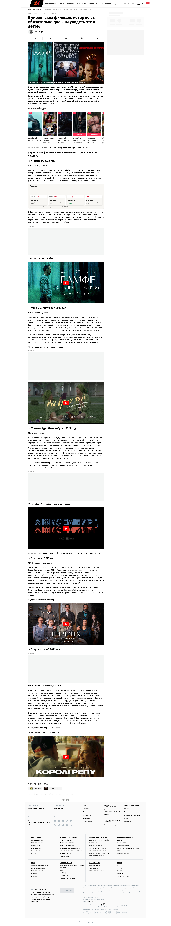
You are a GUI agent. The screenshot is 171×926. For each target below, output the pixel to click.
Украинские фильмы (38, 868)
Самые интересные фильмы (40, 865)
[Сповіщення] (133, 3)
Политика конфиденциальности (110, 806)
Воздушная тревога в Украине (70, 848)
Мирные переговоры (67, 845)
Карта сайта (128, 821)
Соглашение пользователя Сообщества (112, 821)
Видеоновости (36, 848)
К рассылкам (67, 890)
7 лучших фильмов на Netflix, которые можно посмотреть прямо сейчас (68, 553)
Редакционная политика (90, 812)
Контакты (127, 808)
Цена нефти (121, 840)
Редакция (86, 808)
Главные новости (37, 840)
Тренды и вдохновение (96, 871)
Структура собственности (132, 815)
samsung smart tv (121, 912)
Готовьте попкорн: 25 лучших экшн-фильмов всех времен (66, 147)
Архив (126, 818)
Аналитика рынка (94, 865)
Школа (62, 870)
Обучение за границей (67, 878)
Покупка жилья (93, 868)
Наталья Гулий (39, 32)
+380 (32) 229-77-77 (94, 901)
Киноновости (50, 4)
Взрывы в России (65, 853)
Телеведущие (87, 818)
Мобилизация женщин (96, 845)
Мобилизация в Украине (98, 837)
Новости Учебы (66, 863)
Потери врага (64, 856)
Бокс (118, 865)
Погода (33, 853)
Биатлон (120, 873)
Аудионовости (35, 851)
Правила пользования (90, 825)
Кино (29, 9)
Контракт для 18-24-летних (97, 848)
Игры (125, 825)
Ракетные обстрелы (66, 840)
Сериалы (61, 4)
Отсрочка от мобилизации (97, 851)
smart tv (110, 912)
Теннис (119, 871)
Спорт (119, 863)
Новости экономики (125, 837)
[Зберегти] (97, 38)
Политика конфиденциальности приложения (110, 816)
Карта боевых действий (67, 843)
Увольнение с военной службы (99, 840)
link (55, 821)
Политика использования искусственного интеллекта (112, 810)
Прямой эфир (35, 845)
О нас (84, 805)
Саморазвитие (64, 876)
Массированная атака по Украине (71, 851)
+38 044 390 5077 (60, 808)
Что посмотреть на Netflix (86, 4)
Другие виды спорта (123, 876)
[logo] (37, 3)
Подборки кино (105, 4)
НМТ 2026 (63, 873)
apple (99, 912)
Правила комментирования (112, 825)
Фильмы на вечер (37, 871)
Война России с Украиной (69, 837)
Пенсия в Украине (123, 853)
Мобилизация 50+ (94, 843)
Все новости (36, 837)
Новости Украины (37, 843)
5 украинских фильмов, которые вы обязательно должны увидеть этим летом (67, 9)
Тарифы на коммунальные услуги (128, 848)
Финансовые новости (124, 845)
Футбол (119, 868)
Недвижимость (94, 863)
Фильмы (70, 4)
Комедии (34, 873)
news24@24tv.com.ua (36, 808)
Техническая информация (132, 805)
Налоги (119, 851)
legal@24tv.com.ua (105, 904)
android (88, 912)
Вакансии (127, 812)
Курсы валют (121, 843)
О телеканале (87, 815)
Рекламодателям (88, 821)
